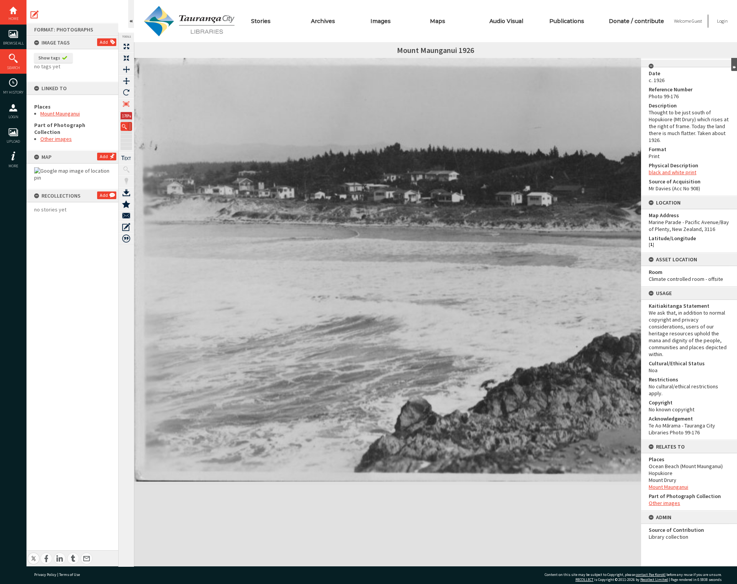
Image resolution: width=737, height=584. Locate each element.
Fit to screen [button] (126, 58)
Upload (13, 141)
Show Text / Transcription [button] (126, 158)
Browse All (13, 43)
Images (380, 21)
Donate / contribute (636, 21)
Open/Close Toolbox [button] (131, 14)
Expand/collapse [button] (734, 64)
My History (13, 92)
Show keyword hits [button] (126, 169)
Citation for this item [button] (126, 238)
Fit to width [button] (126, 69)
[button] (126, 126)
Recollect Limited (654, 579)
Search (13, 67)
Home (13, 18)
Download (126, 192)
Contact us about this (126, 215)
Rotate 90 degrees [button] (126, 92)
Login (13, 116)
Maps (437, 21)
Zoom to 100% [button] (126, 104)
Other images (56, 138)
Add (104, 42)
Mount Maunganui (60, 113)
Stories (261, 21)
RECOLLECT (584, 579)
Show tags (49, 58)
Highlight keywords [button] (126, 181)
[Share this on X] (34, 554)
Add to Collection (126, 204)
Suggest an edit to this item (34, 14)
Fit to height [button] (126, 81)
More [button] (13, 165)
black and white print (672, 172)
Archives (323, 21)
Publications (566, 21)
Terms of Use (69, 574)
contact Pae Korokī (651, 574)
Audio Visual (506, 21)
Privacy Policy (45, 574)
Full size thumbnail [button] (126, 46)
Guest (697, 21)
